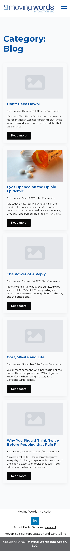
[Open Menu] (64, 8)
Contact (50, 527)
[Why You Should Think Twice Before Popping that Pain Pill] (35, 419)
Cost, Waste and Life (26, 357)
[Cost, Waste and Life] (35, 336)
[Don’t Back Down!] (35, 83)
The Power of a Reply (26, 274)
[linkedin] (35, 521)
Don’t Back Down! (23, 104)
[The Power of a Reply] (35, 253)
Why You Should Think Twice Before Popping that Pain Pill (33, 442)
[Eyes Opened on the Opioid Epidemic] (35, 166)
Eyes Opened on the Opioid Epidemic (31, 189)
